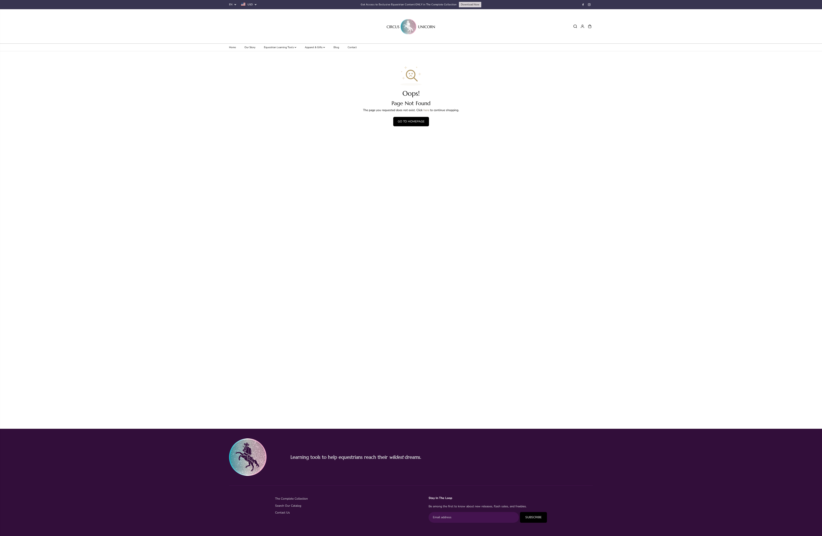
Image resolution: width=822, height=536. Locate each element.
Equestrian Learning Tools (279, 47)
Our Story (249, 47)
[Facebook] (583, 4)
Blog (336, 47)
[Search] (575, 26)
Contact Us (282, 513)
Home (232, 47)
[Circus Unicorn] (411, 26)
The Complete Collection (291, 499)
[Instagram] (589, 4)
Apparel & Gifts (314, 47)
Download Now (470, 4)
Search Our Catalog (288, 506)
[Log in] (582, 26)
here (426, 110)
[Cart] (590, 26)
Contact (352, 47)
